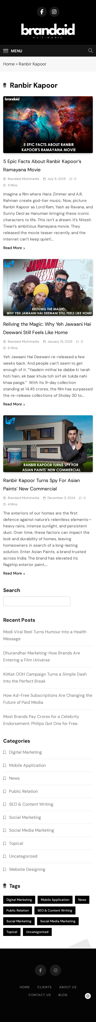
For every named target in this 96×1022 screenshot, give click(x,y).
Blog (62, 995)
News (14, 778)
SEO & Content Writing (31, 804)
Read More (12, 247)
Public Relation (23, 791)
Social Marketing (25, 817)
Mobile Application (27, 765)
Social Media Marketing (31, 830)
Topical (16, 843)
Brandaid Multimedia (23, 179)
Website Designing (27, 869)
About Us (68, 987)
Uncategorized (23, 856)
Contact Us (40, 995)
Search (11, 590)
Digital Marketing (25, 752)
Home (9, 64)
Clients (44, 987)
